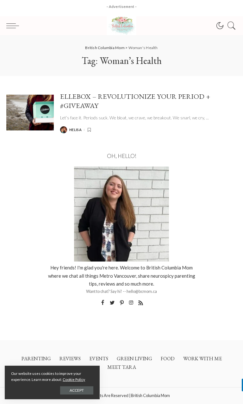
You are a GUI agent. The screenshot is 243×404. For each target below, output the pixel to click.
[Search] (230, 25)
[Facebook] (103, 302)
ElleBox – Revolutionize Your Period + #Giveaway (135, 101)
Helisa (75, 129)
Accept (77, 390)
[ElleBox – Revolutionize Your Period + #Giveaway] (30, 112)
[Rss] (141, 302)
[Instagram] (131, 302)
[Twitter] (112, 302)
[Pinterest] (122, 302)
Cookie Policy (74, 379)
